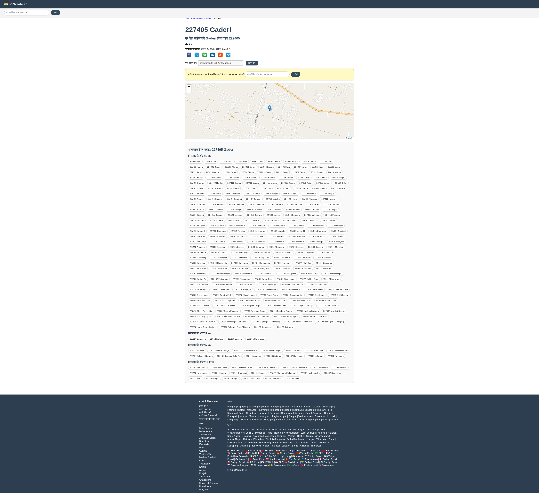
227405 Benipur (327, 193)
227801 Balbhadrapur (290, 290)
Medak (274, 442)
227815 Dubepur (235, 215)
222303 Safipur (271, 193)
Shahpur (286, 406)
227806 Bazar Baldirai (199, 306)
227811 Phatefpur (304, 263)
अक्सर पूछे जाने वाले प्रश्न (209, 419)
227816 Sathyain (336, 242)
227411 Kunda (196, 167)
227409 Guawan (197, 183)
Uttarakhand (205, 486)
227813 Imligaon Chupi (249, 306)
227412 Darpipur (335, 226)
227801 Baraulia (278, 231)
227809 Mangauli (257, 236)
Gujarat (203, 451)
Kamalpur (263, 413)
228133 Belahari (197, 351)
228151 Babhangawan (266, 290)
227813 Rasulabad (219, 268)
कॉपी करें (251, 63)
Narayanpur (254, 406)
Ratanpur (299, 413)
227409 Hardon (216, 183)
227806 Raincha (294, 204)
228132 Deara (299, 172)
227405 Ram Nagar (283, 252)
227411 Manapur (309, 199)
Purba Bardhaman (296, 439)
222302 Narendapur (221, 274)
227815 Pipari (250, 188)
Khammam (264, 442)
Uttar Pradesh (206, 428)
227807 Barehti (313, 204)
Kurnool (322, 433)
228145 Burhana (271, 220)
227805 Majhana (256, 204)
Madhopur (276, 410)
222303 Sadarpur (274, 356)
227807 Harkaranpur (245, 284)
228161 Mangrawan (199, 274)
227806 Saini (284, 167)
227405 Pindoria (216, 226)
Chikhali (331, 416)
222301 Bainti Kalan (252, 378)
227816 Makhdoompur (317, 284)
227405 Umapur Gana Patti (257, 316)
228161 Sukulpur (315, 247)
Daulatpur (317, 413)
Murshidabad (286, 442)
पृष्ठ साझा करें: (191, 63)
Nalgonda (258, 436)
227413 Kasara (288, 183)
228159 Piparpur (296, 247)
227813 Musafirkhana (245, 295)
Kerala (202, 467)
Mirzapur (253, 416)
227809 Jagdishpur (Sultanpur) (266, 322)
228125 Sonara (338, 188)
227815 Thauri (283, 188)
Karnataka (204, 444)
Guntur (282, 429)
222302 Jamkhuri (309, 220)
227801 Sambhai (236, 204)
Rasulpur (291, 419)
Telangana (204, 464)
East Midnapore (235, 442)
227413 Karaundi (197, 231)
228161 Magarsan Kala (338, 351)
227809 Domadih (254, 209)
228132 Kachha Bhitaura (308, 311)
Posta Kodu (258, 459)
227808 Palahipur (197, 263)
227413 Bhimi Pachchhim (201, 311)
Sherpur (292, 416)
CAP (255, 456)
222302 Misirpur (329, 220)
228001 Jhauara (219, 373)
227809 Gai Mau (273, 209)
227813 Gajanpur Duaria (255, 311)
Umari (301, 419)
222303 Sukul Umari (218, 368)
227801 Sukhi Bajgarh (339, 295)
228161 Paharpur (320, 368)
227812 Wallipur (336, 236)
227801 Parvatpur (282, 258)
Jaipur (313, 442)
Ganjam (282, 436)
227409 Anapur (338, 177)
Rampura (232, 413)
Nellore (277, 433)
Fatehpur (231, 410)
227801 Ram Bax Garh (337, 290)
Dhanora (328, 413)
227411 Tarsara (328, 199)
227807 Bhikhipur (323, 258)
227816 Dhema (247, 172)
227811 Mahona (215, 188)
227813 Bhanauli (236, 242)
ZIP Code (255, 462)
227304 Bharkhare (198, 252)
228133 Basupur (235, 339)
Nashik (300, 436)
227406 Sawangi (234, 199)
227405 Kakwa (291, 161)
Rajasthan (204, 441)
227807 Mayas (300, 167)
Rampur (231, 406)
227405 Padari (249, 177)
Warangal (332, 433)
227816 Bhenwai (254, 215)
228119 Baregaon (217, 247)
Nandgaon (265, 416)
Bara (308, 413)
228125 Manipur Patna (250, 300)
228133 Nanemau (336, 356)
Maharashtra (205, 431)
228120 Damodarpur (263, 327)
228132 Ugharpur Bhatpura (286, 316)
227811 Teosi (196, 172)
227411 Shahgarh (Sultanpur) (283, 373)
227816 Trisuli (234, 220)
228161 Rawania (293, 351)
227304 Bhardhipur (243, 274)
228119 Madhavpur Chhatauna (234, 322)
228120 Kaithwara (285, 327)
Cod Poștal (294, 459)
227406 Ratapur (215, 199)
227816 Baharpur (296, 242)
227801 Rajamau (217, 204)
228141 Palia (293, 378)
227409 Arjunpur (277, 226)
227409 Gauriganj (198, 258)
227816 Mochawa (198, 220)
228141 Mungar (258, 373)
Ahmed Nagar (234, 439)
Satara (309, 436)
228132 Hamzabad (294, 356)
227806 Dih (210, 161)
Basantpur (320, 416)
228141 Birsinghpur (242, 290)
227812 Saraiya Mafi (222, 295)
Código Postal (268, 453)
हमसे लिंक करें (205, 412)
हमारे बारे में (203, 406)
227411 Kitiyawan (239, 258)
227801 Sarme (248, 167)
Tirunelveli (255, 446)
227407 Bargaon (253, 199)
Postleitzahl (254, 450)
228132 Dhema (317, 172)
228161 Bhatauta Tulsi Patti (229, 356)
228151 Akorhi (214, 193)
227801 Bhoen (213, 167)
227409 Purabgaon (218, 258)
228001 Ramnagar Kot (293, 295)
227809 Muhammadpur (292, 284)
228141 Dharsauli (239, 373)
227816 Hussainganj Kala (201, 316)
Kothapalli (232, 416)
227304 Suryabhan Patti (275, 306)
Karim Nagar (233, 436)
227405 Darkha (232, 177)
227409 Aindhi (320, 177)
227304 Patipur (309, 193)
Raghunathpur (279, 416)
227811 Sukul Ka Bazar (224, 306)
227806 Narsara (275, 204)
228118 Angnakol (197, 247)
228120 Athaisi (216, 339)
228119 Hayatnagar (198, 373)
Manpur (243, 416)
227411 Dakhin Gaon (309, 279)
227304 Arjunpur (197, 368)
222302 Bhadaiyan (332, 373)
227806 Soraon (323, 183)
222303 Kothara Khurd (242, 368)
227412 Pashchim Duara (300, 300)
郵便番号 (269, 462)
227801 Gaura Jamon (222, 284)
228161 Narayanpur (256, 339)
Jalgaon (286, 446)
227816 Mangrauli (261, 268)
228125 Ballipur (237, 247)
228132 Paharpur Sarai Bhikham (235, 327)
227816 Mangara (332, 215)
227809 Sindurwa (297, 236)
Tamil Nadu (205, 434)
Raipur (265, 406)
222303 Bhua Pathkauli (266, 368)
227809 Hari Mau (217, 236)
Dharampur (287, 413)
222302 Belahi (196, 177)
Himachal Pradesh (208, 483)
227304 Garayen (290, 193)
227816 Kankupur (316, 242)
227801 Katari (305, 183)
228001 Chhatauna (281, 268)
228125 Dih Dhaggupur (225, 300)
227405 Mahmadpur (240, 252)
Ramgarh (298, 410)
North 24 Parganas (275, 439)
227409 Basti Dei (326, 252)
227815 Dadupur (215, 215)
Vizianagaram (322, 436)
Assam (202, 470)
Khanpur (275, 406)
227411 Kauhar (234, 183)
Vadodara (259, 439)
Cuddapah (311, 429)
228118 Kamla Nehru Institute (203, 327)
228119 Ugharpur (315, 356)
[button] (269, 108)
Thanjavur (316, 446)
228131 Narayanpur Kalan (228, 316)
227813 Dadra (212, 172)
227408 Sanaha (286, 177)
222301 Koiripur (290, 220)
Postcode (269, 450)
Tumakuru (243, 446)
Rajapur (287, 410)
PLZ (281, 462)
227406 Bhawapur (237, 226)
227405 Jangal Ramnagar (301, 306)
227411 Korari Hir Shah (328, 306)
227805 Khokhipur (302, 258)
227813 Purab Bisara (269, 295)
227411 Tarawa (270, 183)
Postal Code (285, 450)
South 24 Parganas (255, 433)
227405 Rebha (309, 161)
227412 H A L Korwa (199, 284)
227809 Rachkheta (218, 263)
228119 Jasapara (253, 356)
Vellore (291, 436)
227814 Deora (229, 172)
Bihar (202, 447)
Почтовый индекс (240, 465)
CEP (320, 453)
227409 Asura (326, 161)
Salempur (274, 413)
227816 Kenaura (292, 215)
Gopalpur (242, 406)
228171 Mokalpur (335, 247)
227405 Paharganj (262, 252)
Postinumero (311, 459)
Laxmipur (243, 419)
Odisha (202, 460)
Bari (318, 419)
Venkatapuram (305, 416)
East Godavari (248, 429)
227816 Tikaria (216, 220)
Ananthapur (233, 429)
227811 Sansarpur (324, 263)
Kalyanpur (264, 410)
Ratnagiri (247, 439)
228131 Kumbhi (197, 193)
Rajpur (241, 410)
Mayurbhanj (270, 436)
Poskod (252, 453)
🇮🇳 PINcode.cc (16, 4)
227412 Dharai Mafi (332, 279)
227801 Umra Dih (297, 231)
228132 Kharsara (276, 247)
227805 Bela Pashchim (200, 300)
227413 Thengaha (218, 231)
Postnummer (280, 465)
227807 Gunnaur (332, 204)
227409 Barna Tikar (263, 279)
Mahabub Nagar (296, 429)
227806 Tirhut (341, 183)
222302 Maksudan (340, 368)
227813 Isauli (233, 188)
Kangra (310, 439)
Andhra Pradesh (207, 438)
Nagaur (266, 446)
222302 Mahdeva (252, 193)
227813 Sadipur (330, 209)
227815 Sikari (266, 188)
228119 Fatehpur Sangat (281, 311)
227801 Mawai (231, 167)
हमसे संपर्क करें (205, 409)
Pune (269, 433)
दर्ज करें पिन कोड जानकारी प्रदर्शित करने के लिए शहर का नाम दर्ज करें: (216, 74)
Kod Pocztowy (277, 459)
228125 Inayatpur (324, 268)
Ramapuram (256, 419)
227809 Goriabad (197, 236)
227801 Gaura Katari (313, 290)
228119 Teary (282, 172)
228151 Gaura (334, 172)
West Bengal (205, 454)
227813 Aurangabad (287, 274)
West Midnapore (235, 433)
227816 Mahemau (312, 215)
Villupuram (321, 439)
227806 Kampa (267, 167)
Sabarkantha (301, 442)
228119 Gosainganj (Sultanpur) (330, 322)
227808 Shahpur (234, 209)
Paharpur (280, 419)
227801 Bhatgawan (260, 258)
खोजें (55, 12)
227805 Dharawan (318, 231)
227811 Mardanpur (282, 263)
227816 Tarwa (265, 172)
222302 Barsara (233, 193)
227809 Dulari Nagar (199, 295)
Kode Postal (237, 450)
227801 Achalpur (237, 231)
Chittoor (273, 429)
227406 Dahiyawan (305, 252)
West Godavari (308, 433)
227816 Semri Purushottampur (298, 322)
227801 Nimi (225, 161)
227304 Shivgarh (197, 226)
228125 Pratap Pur (198, 279)
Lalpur (321, 410)
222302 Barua (274, 161)
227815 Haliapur (276, 242)
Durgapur (269, 419)
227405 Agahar (214, 177)
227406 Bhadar (268, 177)
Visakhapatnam (291, 433)
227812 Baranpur (317, 236)
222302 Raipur (212, 378)
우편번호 (243, 459)
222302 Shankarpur (274, 378)
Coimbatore (251, 442)
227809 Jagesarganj (268, 284)
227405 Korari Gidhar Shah (315, 316)
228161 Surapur (231, 378)
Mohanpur (252, 410)
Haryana (203, 489)
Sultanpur (297, 406)
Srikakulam (323, 442)
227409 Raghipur (316, 226)
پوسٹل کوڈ (286, 456)
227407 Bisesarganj (241, 279)
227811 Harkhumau (261, 263)
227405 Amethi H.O (265, 274)
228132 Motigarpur (219, 279)
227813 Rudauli (312, 209)
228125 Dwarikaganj (199, 290)
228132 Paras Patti (221, 290)
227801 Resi (241, 161)
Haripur (307, 406)
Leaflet (350, 138)
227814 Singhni (197, 215)
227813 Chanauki (257, 242)
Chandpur (251, 413)
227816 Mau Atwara (309, 274)
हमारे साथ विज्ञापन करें (208, 415)
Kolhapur (232, 446)
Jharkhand (204, 476)
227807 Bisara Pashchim (228, 311)
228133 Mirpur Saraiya (219, 351)
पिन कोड (299, 456)
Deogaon (232, 419)
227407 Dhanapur (257, 226)
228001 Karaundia (303, 268)
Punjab (202, 473)
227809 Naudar (197, 188)
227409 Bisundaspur (286, 279)
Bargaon (310, 419)
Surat (331, 439)
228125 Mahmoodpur (332, 274)
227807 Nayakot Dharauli (334, 311)
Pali (329, 410)
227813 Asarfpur (217, 242)
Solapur (276, 446)
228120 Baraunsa (198, 339)
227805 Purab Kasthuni (326, 300)
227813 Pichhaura (198, 268)
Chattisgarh (205, 480)
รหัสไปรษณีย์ (269, 456)
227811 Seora (334, 167)
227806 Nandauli (338, 231)
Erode (295, 446)
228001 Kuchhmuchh (310, 373)
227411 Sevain (252, 183)
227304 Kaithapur (219, 252)
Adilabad (304, 446)
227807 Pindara (216, 209)
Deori (241, 413)
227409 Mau (195, 161)
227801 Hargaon (197, 204)
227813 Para (257, 161)
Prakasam (262, 429)
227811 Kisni (317, 167)
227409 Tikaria (290, 199)
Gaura (325, 419)
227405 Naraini (196, 199)
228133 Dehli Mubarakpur (245, 351)
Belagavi (246, 436)
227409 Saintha (273, 199)
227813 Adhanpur (198, 242)
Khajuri (334, 419)
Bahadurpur (310, 410)
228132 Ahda (196, 378)
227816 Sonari (301, 188)
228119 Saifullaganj (316, 295)
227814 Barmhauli (240, 268)
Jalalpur (317, 406)
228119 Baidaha (252, 220)
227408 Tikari (304, 177)
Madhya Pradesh (207, 457)
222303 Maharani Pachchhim (294, 368)
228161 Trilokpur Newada (201, 356)
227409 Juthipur (296, 226)
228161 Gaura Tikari (314, 351)
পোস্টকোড (295, 465)
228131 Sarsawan (256, 247)
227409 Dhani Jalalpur (275, 300)
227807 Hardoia (197, 209)
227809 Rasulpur (277, 236)
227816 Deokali (273, 215)
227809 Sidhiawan (239, 263)
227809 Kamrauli (237, 236)
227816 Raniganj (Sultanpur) (202, 322)
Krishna (322, 429)
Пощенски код (261, 465)
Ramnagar (328, 406)
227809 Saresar (293, 209)
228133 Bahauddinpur (271, 351)
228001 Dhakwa (319, 188)
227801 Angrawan (258, 231)
